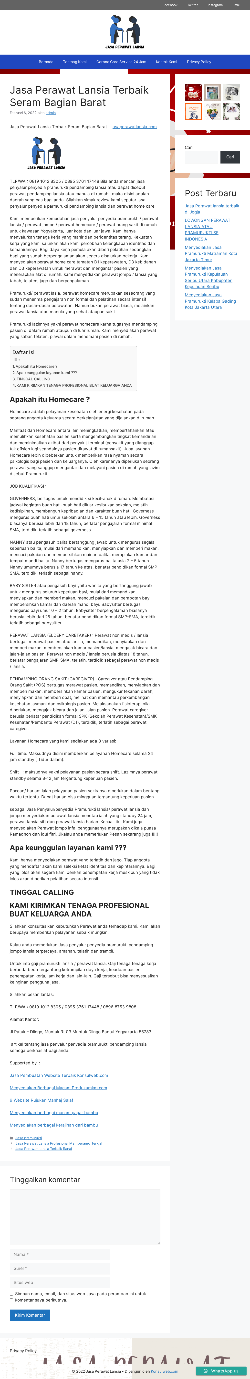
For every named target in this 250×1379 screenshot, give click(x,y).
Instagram (215, 5)
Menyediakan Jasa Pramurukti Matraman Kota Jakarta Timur (211, 253)
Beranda (46, 61)
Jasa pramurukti (28, 1138)
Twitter (192, 5)
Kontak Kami (166, 61)
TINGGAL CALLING (33, 379)
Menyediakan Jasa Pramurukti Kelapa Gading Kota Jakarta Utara (210, 301)
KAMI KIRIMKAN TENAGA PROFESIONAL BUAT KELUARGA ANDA (74, 385)
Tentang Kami (75, 61)
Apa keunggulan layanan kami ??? (46, 372)
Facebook (170, 5)
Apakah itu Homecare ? (36, 366)
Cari (189, 147)
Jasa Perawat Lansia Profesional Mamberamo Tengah (59, 1143)
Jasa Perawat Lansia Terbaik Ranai (43, 1149)
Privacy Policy (199, 61)
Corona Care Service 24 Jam (121, 61)
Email (236, 5)
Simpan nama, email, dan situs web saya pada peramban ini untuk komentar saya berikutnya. (80, 1296)
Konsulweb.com (164, 1371)
